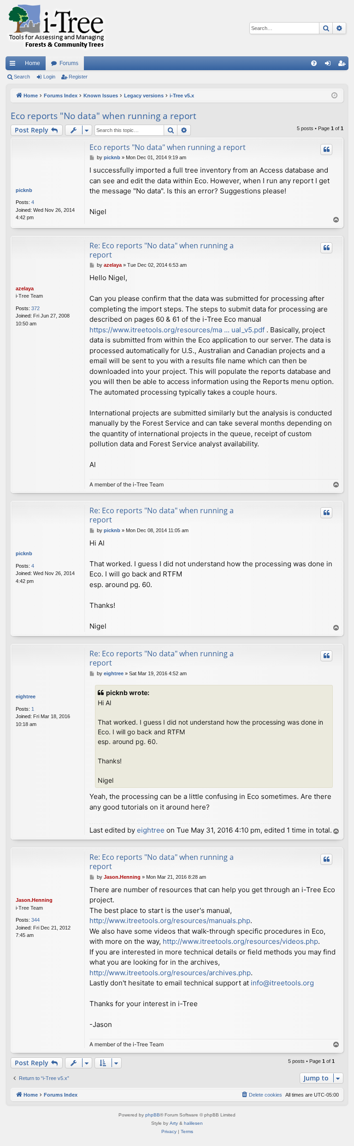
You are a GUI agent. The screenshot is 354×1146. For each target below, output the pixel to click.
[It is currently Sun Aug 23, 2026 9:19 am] (334, 95)
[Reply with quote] (326, 149)
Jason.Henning (34, 900)
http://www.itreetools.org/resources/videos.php (240, 941)
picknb (24, 190)
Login (49, 76)
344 (35, 920)
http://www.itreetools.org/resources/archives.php (170, 972)
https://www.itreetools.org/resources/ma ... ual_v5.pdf (177, 329)
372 (35, 308)
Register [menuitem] (343, 65)
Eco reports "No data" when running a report (103, 116)
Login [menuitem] (329, 65)
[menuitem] (314, 63)
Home (32, 63)
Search (22, 76)
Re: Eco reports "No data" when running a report (161, 250)
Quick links (14, 65)
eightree (25, 696)
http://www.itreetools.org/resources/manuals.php (169, 920)
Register (78, 76)
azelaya (25, 288)
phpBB (152, 1114)
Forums (68, 63)
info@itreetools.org (282, 982)
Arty (174, 1123)
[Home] (56, 28)
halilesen (193, 1123)
